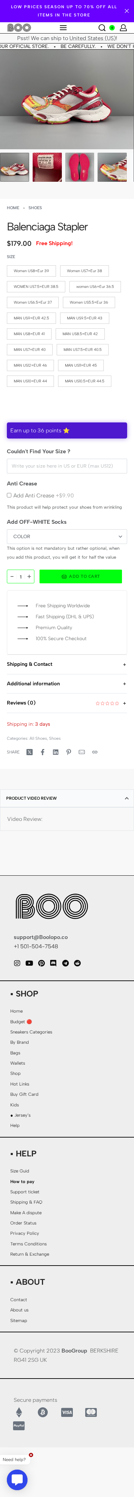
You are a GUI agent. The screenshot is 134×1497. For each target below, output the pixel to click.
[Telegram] (65, 963)
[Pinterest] (41, 963)
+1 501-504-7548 (36, 946)
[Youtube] (29, 963)
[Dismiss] (127, 11)
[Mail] (82, 752)
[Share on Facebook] (43, 752)
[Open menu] (63, 27)
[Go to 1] (14, 167)
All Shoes (38, 738)
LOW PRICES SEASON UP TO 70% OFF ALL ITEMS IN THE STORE (64, 10)
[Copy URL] (95, 752)
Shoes (35, 207)
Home (13, 207)
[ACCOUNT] (123, 27)
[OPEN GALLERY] (67, 99)
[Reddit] (77, 963)
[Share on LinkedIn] (56, 752)
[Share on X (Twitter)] (29, 752)
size (11, 256)
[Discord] (53, 963)
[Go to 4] (112, 167)
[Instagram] (17, 963)
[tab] (67, 798)
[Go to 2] (47, 167)
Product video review (31, 798)
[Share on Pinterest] (69, 752)
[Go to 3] (79, 167)
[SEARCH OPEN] (102, 27)
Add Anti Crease (43, 495)
